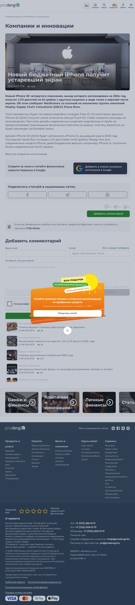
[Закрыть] (67, 331)
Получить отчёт (67, 313)
